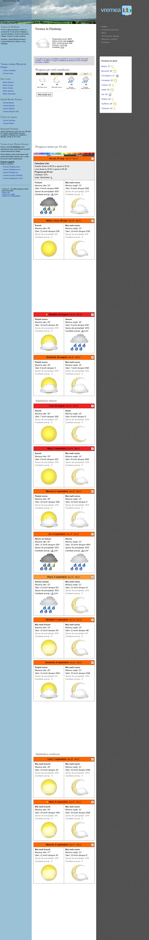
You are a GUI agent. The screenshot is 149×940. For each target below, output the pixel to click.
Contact (106, 42)
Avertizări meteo (110, 36)
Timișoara (105, 108)
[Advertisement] (63, 119)
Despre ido (6, 192)
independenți (17, 159)
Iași (102, 94)
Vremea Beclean (9, 106)
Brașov (104, 66)
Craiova (104, 85)
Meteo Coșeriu (8, 85)
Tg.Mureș (105, 104)
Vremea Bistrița (8, 103)
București (105, 71)
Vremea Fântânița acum (11, 167)
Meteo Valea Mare (9, 94)
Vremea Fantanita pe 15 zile (13, 178)
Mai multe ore (44, 94)
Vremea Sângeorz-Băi (10, 111)
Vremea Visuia (8, 73)
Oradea (104, 99)
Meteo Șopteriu (8, 91)
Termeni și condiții (8, 194)
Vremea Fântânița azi (10, 172)
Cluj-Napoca (106, 76)
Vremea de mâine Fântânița (12, 175)
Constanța (105, 80)
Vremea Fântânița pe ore (11, 169)
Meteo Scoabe (8, 88)
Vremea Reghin (8, 123)
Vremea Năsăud (8, 108)
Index (105, 26)
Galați (103, 90)
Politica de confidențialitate (11, 196)
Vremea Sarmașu (9, 120)
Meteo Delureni (8, 82)
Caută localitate (110, 29)
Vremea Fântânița (9, 70)
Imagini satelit (109, 39)
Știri (104, 32)
